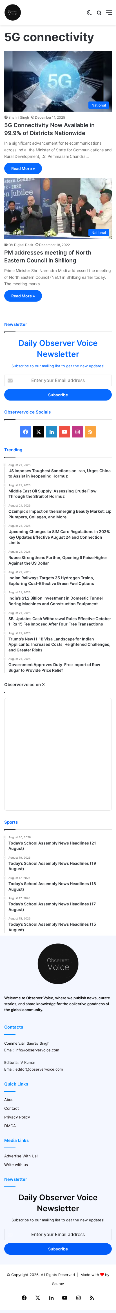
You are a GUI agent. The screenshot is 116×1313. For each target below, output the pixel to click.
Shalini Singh (18, 117)
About (9, 1099)
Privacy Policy (17, 1117)
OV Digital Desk (20, 245)
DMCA (10, 1126)
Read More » (23, 168)
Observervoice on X (24, 684)
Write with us (16, 1164)
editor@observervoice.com (39, 1069)
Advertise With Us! (21, 1156)
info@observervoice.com (37, 1050)
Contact (11, 1108)
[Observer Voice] (12, 12)
